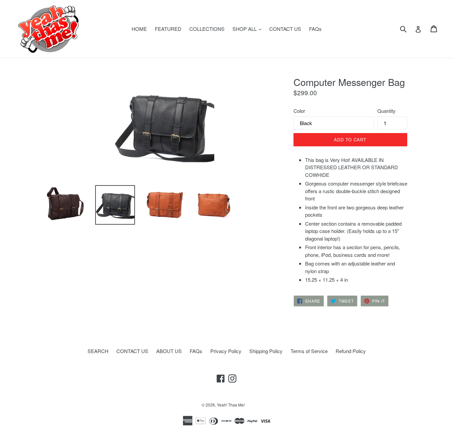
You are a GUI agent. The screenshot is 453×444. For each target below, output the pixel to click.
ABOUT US (169, 350)
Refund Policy (351, 350)
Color (299, 110)
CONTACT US (285, 28)
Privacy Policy (225, 350)
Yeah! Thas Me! (231, 404)
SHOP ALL (248, 28)
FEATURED (168, 28)
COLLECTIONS (207, 28)
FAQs (315, 28)
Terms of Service (309, 350)
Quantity (386, 110)
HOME (139, 28)
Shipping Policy (266, 350)
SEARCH (98, 350)
